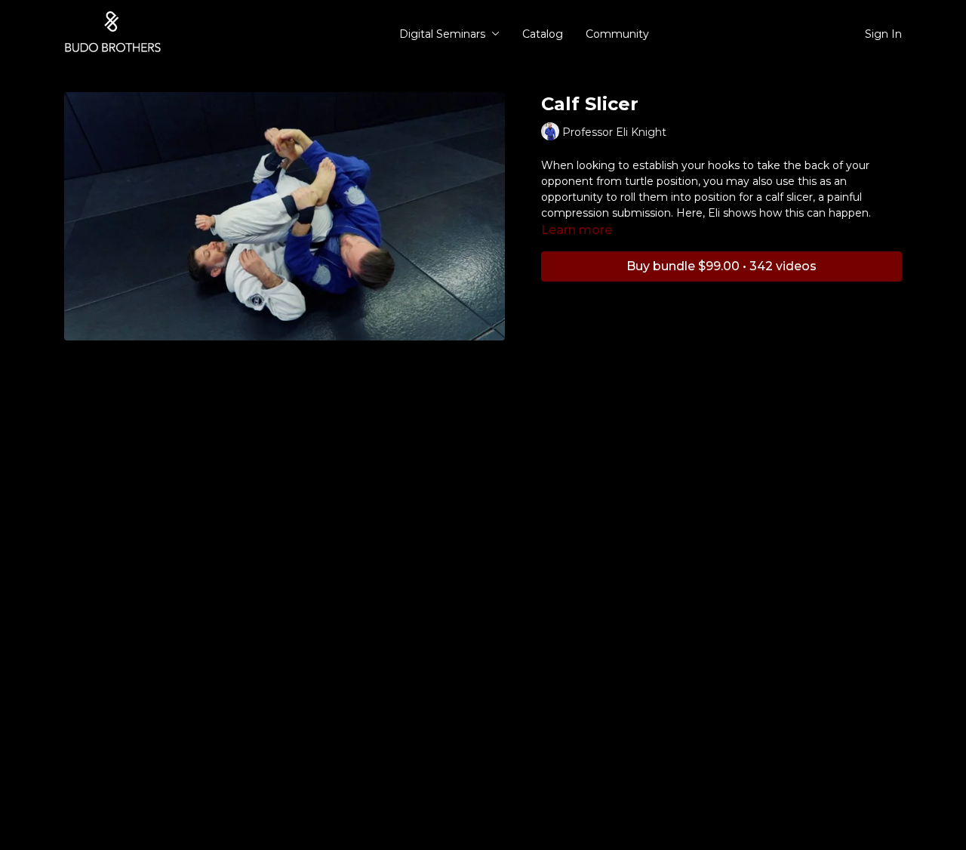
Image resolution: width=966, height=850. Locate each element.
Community (617, 34)
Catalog (542, 34)
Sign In (883, 34)
